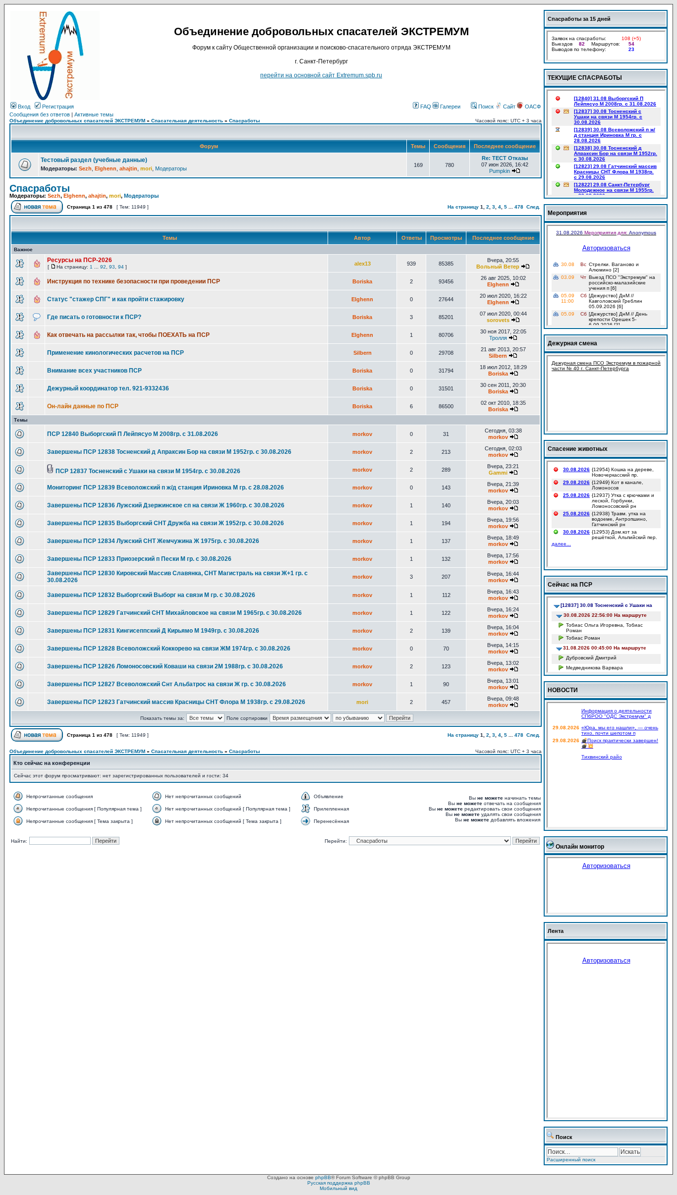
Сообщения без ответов (39, 114)
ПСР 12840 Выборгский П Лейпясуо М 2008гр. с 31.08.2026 (132, 434)
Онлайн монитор (580, 846)
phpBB (323, 1177)
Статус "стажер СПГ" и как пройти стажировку (115, 299)
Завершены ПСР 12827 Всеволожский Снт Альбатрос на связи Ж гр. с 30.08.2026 (166, 684)
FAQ (425, 106)
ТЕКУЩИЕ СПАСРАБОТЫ (585, 77)
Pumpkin (499, 171)
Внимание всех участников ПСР (94, 370)
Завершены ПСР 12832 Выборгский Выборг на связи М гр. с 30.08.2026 (151, 595)
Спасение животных (578, 448)
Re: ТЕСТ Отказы (505, 158)
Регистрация (57, 106)
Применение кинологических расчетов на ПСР (115, 352)
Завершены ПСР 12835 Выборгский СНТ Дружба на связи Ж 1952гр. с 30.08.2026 (165, 523)
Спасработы (244, 120)
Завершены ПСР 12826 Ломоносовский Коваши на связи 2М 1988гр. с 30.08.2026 (165, 666)
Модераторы (171, 168)
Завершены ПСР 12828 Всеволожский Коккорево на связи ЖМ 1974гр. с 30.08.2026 (168, 648)
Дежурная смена (572, 343)
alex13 (362, 264)
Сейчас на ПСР (570, 584)
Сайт (509, 106)
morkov (362, 434)
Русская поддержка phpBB (338, 1183)
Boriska (362, 281)
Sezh (85, 168)
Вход (23, 106)
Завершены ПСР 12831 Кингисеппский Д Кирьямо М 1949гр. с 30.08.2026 (153, 630)
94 (121, 267)
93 (112, 267)
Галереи (449, 106)
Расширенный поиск (571, 1159)
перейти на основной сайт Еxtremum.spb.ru (321, 75)
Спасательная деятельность (187, 120)
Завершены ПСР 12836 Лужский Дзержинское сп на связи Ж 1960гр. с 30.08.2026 (165, 505)
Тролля (498, 338)
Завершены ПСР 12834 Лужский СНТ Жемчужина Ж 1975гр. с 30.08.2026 (153, 541)
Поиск (485, 106)
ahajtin (128, 168)
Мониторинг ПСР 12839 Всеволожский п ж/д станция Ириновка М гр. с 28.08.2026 (165, 487)
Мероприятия (567, 213)
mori (146, 168)
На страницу (463, 207)
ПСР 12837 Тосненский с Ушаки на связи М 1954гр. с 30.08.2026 (148, 471)
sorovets (498, 320)
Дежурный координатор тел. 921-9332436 (108, 388)
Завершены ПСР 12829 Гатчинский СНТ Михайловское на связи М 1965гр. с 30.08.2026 (174, 612)
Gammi (498, 473)
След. (533, 207)
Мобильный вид (338, 1188)
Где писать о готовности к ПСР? (94, 317)
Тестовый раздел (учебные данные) (94, 160)
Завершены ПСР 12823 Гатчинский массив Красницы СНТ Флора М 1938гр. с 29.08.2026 (176, 702)
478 (518, 207)
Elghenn (105, 168)
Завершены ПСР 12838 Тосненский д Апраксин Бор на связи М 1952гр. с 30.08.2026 (169, 451)
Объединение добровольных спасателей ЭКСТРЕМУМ (77, 120)
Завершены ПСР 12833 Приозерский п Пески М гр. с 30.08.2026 (139, 558)
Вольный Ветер (497, 267)
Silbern (362, 353)
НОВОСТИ (563, 690)
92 (103, 267)
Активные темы (93, 114)
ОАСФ (532, 106)
